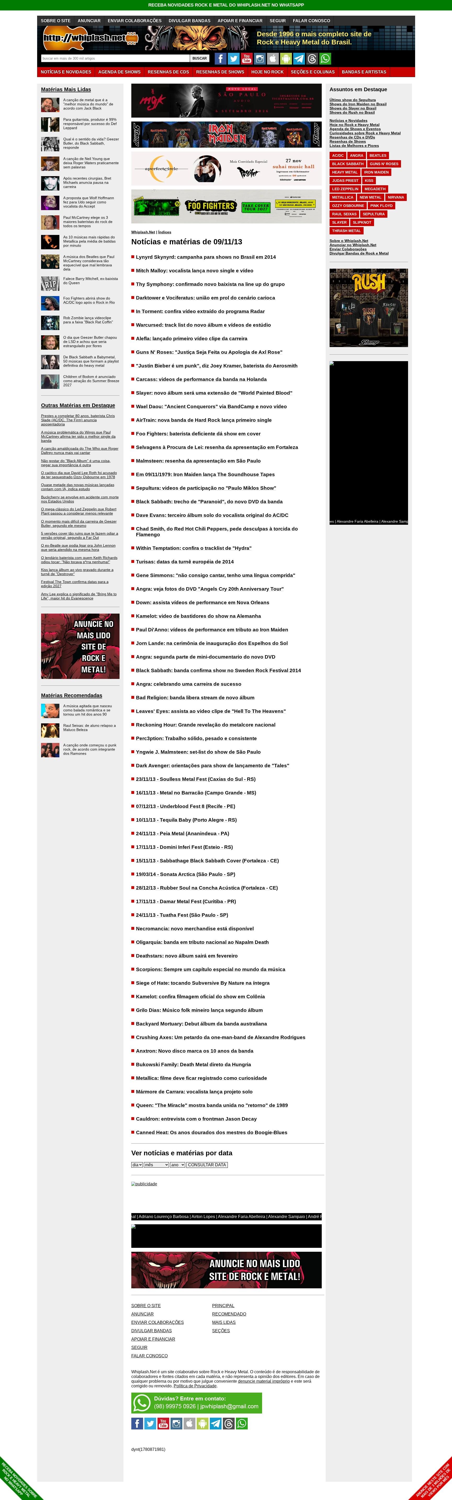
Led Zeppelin (345, 189)
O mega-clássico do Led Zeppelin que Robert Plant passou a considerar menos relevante (78, 511)
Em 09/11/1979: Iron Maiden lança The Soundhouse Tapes (205, 474)
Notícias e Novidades (349, 120)
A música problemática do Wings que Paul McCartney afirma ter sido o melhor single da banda (78, 436)
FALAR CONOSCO (311, 21)
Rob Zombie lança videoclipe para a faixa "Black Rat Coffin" (88, 320)
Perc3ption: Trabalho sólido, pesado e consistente (196, 738)
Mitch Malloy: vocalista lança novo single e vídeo (194, 270)
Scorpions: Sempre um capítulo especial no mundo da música (210, 969)
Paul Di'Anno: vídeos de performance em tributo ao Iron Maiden (212, 629)
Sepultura (374, 214)
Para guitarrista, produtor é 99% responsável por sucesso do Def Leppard (90, 123)
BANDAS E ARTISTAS (364, 72)
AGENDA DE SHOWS (119, 72)
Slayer (339, 222)
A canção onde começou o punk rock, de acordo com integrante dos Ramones (89, 749)
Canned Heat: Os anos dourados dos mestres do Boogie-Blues (211, 1132)
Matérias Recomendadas (71, 695)
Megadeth (375, 189)
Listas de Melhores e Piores (354, 145)
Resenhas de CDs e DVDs (352, 137)
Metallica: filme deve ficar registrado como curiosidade (201, 1078)
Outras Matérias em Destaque (78, 405)
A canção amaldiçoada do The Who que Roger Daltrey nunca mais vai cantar (79, 450)
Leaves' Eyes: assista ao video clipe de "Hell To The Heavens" (211, 711)
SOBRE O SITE (56, 21)
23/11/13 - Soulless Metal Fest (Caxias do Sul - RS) (196, 779)
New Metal (371, 197)
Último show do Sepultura (353, 100)
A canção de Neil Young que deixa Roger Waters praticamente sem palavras (91, 163)
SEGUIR (278, 21)
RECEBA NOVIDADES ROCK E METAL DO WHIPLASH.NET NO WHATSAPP (226, 5)
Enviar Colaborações (348, 249)
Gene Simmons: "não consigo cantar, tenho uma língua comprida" (215, 575)
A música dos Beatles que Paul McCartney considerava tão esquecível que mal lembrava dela (88, 263)
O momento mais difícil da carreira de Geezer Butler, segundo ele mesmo (79, 523)
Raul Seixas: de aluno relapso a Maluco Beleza (89, 727)
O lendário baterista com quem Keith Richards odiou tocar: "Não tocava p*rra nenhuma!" (79, 560)
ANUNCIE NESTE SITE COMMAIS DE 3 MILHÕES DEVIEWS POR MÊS (433, 1481)
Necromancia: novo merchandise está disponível (195, 928)
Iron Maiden (376, 172)
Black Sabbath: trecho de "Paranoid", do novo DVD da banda (209, 501)
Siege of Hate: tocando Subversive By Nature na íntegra (203, 983)
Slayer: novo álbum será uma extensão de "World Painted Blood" (214, 393)
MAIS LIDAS (224, 1322)
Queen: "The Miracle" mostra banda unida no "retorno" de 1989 (212, 1105)
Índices (164, 232)
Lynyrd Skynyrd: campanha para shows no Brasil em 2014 (206, 257)
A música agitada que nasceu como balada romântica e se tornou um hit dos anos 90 (87, 710)
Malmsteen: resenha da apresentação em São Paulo (198, 461)
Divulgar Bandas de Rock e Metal (359, 253)
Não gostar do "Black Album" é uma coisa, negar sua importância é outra (76, 463)
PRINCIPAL (223, 1305)
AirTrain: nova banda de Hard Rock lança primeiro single (204, 420)
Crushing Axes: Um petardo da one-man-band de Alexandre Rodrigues (221, 1037)
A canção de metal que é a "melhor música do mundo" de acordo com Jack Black (88, 104)
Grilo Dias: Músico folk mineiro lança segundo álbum (199, 1010)
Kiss (369, 180)
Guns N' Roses (384, 164)
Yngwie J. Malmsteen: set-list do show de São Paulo (198, 752)
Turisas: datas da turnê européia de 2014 (185, 561)
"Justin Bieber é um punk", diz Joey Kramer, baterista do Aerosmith (217, 365)
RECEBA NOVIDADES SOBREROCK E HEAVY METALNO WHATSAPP (19, 1480)
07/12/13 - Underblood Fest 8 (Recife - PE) (185, 806)
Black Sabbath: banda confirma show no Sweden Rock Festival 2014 (218, 670)
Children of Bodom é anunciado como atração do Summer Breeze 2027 (91, 380)
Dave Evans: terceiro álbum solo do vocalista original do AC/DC (212, 515)
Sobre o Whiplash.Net (349, 241)
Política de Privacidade (195, 1386)
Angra (356, 155)
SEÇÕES (313, 72)
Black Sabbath (348, 164)
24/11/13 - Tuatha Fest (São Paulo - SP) (182, 915)
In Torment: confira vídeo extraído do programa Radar (200, 311)
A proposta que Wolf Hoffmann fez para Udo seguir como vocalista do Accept (88, 202)
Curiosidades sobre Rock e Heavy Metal (365, 133)
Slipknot (362, 222)
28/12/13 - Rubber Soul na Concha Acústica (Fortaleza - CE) (207, 888)
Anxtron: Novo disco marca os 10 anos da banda (194, 1051)
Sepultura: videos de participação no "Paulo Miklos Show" (206, 488)
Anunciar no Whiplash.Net (353, 245)
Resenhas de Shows (348, 141)
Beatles (378, 155)
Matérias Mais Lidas (66, 89)
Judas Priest (345, 180)
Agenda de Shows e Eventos (355, 129)
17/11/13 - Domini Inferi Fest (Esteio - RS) (184, 847)
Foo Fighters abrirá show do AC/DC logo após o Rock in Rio (89, 300)
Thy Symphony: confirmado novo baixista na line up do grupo (210, 284)
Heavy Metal (345, 172)
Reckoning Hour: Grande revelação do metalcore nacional (205, 725)
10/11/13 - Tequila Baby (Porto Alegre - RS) (186, 820)
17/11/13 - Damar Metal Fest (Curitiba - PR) (186, 901)
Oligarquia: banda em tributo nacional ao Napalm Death (202, 942)
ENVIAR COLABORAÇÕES (135, 21)
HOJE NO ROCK (267, 72)
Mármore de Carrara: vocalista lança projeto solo (194, 1091)
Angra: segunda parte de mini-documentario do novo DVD (205, 657)
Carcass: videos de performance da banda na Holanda (201, 379)
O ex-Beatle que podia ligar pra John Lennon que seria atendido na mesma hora (78, 547)
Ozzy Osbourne (348, 206)
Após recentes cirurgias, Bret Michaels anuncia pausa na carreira (87, 182)
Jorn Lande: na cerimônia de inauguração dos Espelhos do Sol (212, 643)
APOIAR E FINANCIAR (240, 21)
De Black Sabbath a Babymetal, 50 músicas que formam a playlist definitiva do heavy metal (91, 361)
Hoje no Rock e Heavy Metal (355, 125)
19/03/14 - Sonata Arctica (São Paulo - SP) (185, 874)
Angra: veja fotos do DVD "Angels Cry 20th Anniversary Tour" (210, 589)
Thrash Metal (346, 231)
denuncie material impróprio (264, 1381)
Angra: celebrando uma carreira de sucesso (188, 684)
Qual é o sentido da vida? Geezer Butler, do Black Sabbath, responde (91, 143)
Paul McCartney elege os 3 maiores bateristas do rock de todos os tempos (87, 221)
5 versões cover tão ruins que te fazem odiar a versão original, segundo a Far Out (79, 535)
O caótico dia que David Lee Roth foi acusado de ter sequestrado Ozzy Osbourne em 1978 (79, 475)
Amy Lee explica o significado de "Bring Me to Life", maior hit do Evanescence (79, 596)
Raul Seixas (344, 214)
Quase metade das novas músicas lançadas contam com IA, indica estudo (77, 487)
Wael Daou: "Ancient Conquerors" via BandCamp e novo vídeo (211, 406)
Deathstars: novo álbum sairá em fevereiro (187, 956)
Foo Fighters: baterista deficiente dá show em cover (198, 433)
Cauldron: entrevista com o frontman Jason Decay (196, 1119)
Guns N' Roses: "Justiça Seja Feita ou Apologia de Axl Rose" (209, 352)
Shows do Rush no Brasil (352, 112)
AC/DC (338, 155)
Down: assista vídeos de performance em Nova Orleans (202, 602)
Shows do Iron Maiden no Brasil (358, 104)
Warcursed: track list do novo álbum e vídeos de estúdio (203, 325)
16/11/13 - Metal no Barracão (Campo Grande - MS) (196, 792)
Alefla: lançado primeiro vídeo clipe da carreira (191, 338)
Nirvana (396, 197)
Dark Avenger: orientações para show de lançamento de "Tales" (212, 765)
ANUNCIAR (89, 21)
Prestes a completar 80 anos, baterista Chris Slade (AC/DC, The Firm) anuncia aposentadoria (78, 420)
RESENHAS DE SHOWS (220, 72)
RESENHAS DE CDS (168, 72)
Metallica (342, 197)
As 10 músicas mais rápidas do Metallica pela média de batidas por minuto (89, 241)
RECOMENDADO (229, 1314)
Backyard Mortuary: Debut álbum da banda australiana (201, 1023)
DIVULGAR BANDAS (190, 21)
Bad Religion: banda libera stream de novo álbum (195, 697)
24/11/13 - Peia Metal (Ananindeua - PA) (182, 833)
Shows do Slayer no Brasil (353, 108)
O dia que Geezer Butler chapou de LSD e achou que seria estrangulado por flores (90, 341)
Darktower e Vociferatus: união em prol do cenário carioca (205, 298)
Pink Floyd (381, 206)
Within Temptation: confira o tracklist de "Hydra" (194, 548)
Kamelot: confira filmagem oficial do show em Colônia (200, 996)
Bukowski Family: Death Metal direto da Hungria (193, 1064)
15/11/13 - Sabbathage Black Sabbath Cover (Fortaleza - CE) (207, 860)
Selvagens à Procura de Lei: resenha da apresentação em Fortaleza (217, 447)
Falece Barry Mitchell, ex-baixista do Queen (90, 280)
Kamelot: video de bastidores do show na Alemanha (198, 616)
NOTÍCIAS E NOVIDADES (66, 72)
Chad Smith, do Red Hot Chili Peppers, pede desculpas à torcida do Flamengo (217, 531)
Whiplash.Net (143, 232)
